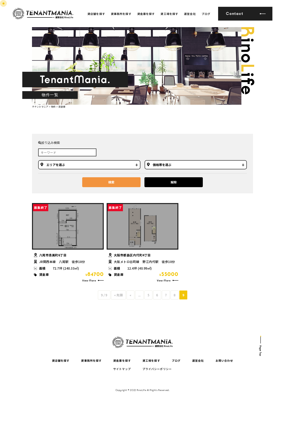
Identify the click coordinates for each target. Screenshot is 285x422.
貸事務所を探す (121, 14)
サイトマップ (122, 369)
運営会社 (190, 14)
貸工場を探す (169, 14)
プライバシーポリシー (157, 369)
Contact (234, 13)
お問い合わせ (224, 360)
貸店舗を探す (96, 14)
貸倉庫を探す (146, 14)
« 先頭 (118, 295)
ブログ (206, 14)
